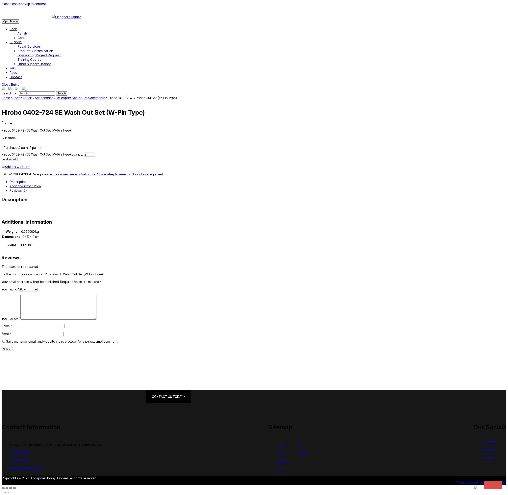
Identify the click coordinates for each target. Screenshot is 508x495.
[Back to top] (493, 485)
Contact (16, 77)
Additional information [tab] (25, 186)
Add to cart (9, 159)
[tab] (10, 21)
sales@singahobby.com (26, 468)
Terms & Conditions (470, 482)
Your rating (10, 289)
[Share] (10, 488)
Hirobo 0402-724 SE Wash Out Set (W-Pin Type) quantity (42, 154)
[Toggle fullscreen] (7, 488)
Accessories (44, 98)
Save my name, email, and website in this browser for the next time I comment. (62, 341)
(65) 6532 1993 (20, 452)
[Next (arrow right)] (7, 492)
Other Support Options (34, 64)
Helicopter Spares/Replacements (80, 98)
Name (7, 326)
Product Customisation (35, 51)
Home (6, 98)
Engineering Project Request (39, 55)
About (14, 72)
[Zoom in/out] (3, 488)
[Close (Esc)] (14, 488)
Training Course (29, 59)
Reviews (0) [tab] (18, 190)
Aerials (22, 33)
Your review (11, 318)
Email (6, 334)
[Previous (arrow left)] (3, 492)
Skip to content (24, 4)
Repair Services (29, 46)
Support (16, 42)
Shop (13, 29)
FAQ (12, 68)
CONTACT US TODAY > (168, 396)
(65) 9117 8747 (19, 460)
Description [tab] (18, 182)
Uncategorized (152, 174)
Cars (21, 38)
